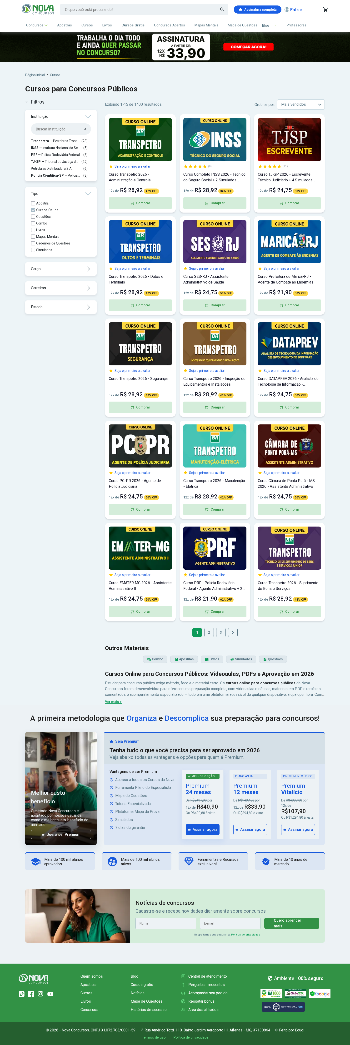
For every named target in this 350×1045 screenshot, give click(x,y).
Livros (107, 25)
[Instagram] (41, 994)
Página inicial (35, 75)
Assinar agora (205, 829)
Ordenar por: (265, 104)
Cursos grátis (142, 984)
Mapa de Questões (242, 25)
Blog (134, 976)
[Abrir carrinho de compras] (325, 9)
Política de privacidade (245, 934)
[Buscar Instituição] (85, 129)
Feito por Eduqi (291, 1030)
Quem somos (91, 976)
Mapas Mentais (206, 25)
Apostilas (64, 25)
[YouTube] (50, 994)
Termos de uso (154, 1037)
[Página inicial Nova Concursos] (33, 979)
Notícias (138, 993)
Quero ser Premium (63, 834)
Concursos (35, 25)
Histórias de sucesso (149, 1009)
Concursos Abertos (169, 25)
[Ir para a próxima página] (233, 632)
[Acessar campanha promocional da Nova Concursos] (175, 47)
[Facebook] (31, 994)
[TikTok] (22, 994)
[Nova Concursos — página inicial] (38, 9)
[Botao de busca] (222, 9)
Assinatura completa (260, 9)
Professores (296, 25)
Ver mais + (113, 702)
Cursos (87, 25)
